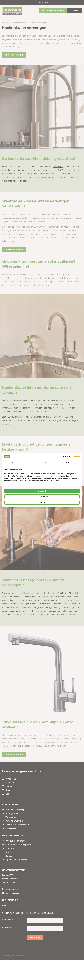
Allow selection (42, 497)
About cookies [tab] (42, 463)
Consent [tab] (15, 463)
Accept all (42, 491)
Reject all (42, 502)
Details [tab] (68, 463)
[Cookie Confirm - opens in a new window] (71, 456)
